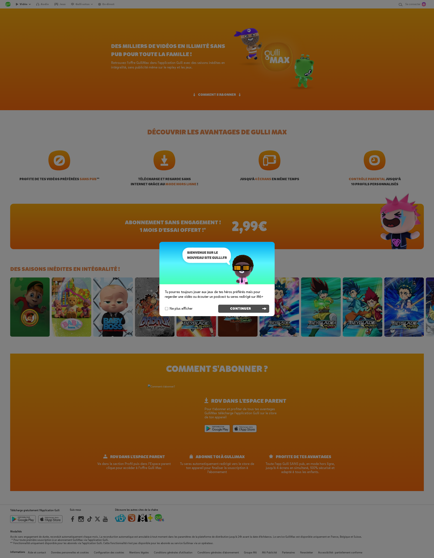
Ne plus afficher (181, 308)
